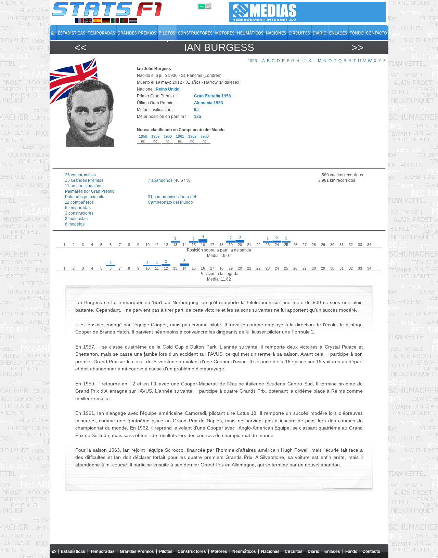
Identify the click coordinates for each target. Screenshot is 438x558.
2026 (252, 60)
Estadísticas (73, 551)
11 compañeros (79, 202)
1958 (143, 136)
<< (80, 47)
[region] (257, 149)
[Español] (97, 20)
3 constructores (79, 213)
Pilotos (165, 551)
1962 (192, 136)
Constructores (192, 551)
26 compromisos (80, 175)
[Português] (124, 20)
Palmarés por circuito (84, 196)
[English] (88, 20)
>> (357, 47)
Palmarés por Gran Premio (90, 191)
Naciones (270, 551)
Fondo (351, 551)
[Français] (79, 20)
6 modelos (75, 224)
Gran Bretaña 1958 (212, 96)
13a (197, 116)
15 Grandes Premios (84, 180)
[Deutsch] (106, 20)
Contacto (371, 551)
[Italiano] (115, 20)
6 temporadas (78, 207)
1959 (155, 136)
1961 (180, 136)
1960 (168, 136)
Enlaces (332, 551)
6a (196, 109)
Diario (313, 551)
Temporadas (102, 551)
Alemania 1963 (208, 102)
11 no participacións (83, 185)
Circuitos (293, 551)
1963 (205, 136)
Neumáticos (244, 551)
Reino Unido (167, 89)
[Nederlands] (133, 20)
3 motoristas (76, 218)
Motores (219, 551)
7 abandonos (160, 180)
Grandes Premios (137, 551)
